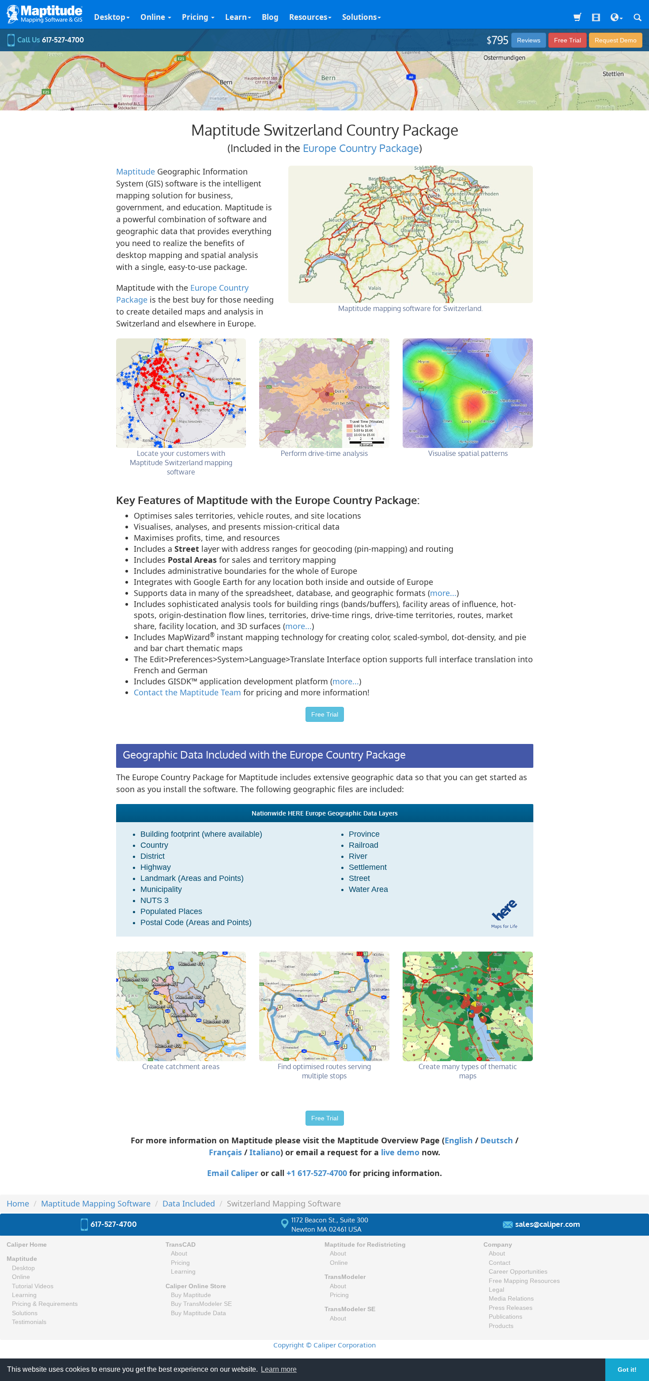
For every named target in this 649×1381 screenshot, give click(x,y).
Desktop (109, 17)
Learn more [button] (279, 1369)
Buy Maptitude (191, 1295)
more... (443, 593)
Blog (270, 17)
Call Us (49, 39)
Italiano (264, 1152)
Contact (499, 1263)
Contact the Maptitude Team (187, 692)
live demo (400, 1152)
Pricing (196, 17)
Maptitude (135, 171)
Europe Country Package (361, 148)
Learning (24, 1295)
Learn (236, 17)
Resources (308, 17)
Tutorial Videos (32, 1286)
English (459, 1140)
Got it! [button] (627, 1369)
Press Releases (510, 1308)
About (179, 1253)
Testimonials (29, 1322)
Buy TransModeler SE (201, 1304)
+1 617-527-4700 (317, 1173)
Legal (496, 1289)
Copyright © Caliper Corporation (324, 1344)
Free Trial (567, 40)
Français (225, 1152)
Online (153, 17)
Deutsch (496, 1140)
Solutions (359, 17)
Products (501, 1326)
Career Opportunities (518, 1271)
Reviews (528, 40)
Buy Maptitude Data (198, 1313)
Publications (505, 1316)
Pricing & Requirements (45, 1304)
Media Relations (511, 1298)
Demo (616, 40)
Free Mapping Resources (524, 1281)
